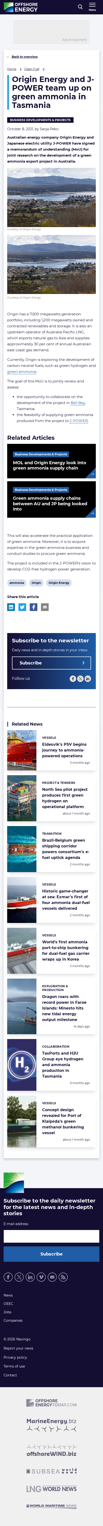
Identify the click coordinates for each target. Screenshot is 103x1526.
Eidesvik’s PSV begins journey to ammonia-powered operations (64, 750)
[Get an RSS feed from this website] (63, 1277)
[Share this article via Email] (45, 607)
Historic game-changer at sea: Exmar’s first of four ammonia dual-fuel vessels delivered (66, 900)
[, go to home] (21, 7)
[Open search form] (80, 7)
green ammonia (21, 371)
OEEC (8, 1304)
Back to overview (24, 57)
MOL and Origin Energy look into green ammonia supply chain (49, 465)
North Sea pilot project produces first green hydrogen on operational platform (65, 798)
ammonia (16, 584)
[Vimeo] (41, 1277)
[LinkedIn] (88, 678)
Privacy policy (15, 1357)
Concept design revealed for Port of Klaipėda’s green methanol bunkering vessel (63, 1121)
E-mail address (16, 1224)
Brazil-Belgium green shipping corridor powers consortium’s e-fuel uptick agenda (65, 849)
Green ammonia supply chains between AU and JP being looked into (50, 504)
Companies (13, 1320)
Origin (36, 584)
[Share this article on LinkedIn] (11, 607)
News (8, 1295)
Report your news (18, 1348)
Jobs (7, 1312)
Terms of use (14, 1366)
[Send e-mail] (52, 1277)
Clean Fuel (31, 69)
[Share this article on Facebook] (33, 607)
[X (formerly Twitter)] (80, 678)
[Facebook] (73, 678)
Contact (10, 1375)
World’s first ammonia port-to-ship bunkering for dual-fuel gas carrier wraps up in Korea (66, 951)
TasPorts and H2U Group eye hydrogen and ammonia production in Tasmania (62, 1065)
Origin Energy (58, 584)
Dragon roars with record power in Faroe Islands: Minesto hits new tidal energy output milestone (64, 1008)
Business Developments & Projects (40, 120)
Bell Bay (78, 402)
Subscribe (31, 663)
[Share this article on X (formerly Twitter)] (22, 607)
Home (11, 69)
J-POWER (79, 420)
